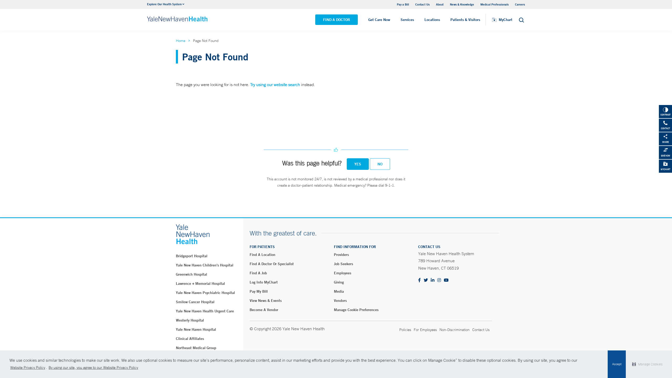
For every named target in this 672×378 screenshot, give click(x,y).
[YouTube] (446, 280)
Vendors (340, 300)
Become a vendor (264, 309)
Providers (341, 254)
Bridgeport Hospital (191, 256)
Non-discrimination (454, 329)
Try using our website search (275, 84)
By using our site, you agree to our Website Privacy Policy (93, 367)
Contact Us (422, 4)
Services (407, 19)
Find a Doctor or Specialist (272, 263)
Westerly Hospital (190, 320)
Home (180, 41)
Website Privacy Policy (27, 367)
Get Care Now (379, 19)
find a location (262, 254)
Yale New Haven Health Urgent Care (205, 311)
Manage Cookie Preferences (356, 309)
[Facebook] (419, 280)
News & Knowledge (462, 4)
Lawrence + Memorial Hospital (200, 283)
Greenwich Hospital (191, 274)
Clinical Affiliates (190, 338)
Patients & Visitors (465, 19)
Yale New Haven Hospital (196, 329)
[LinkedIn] (432, 280)
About (440, 4)
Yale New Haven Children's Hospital (204, 265)
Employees (342, 273)
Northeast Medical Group (196, 347)
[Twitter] (426, 280)
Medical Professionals (494, 4)
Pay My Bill (259, 291)
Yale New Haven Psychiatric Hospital (205, 292)
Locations (432, 19)
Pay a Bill (403, 4)
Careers (520, 4)
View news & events (266, 300)
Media (339, 291)
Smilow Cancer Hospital (195, 302)
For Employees (425, 329)
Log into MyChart (264, 282)
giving (339, 282)
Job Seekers (343, 263)
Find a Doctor (336, 19)
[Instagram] (439, 280)
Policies (405, 329)
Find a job (258, 273)
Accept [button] (616, 364)
